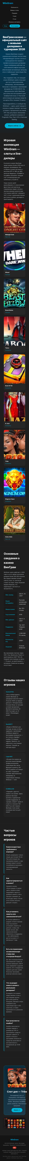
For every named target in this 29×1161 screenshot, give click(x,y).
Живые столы (14, 10)
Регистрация (15, 26)
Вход (5, 26)
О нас (14, 19)
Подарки (14, 13)
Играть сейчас (13, 126)
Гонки (14, 16)
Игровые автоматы (14, 22)
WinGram (8, 3)
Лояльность (14, 7)
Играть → (17, 1110)
